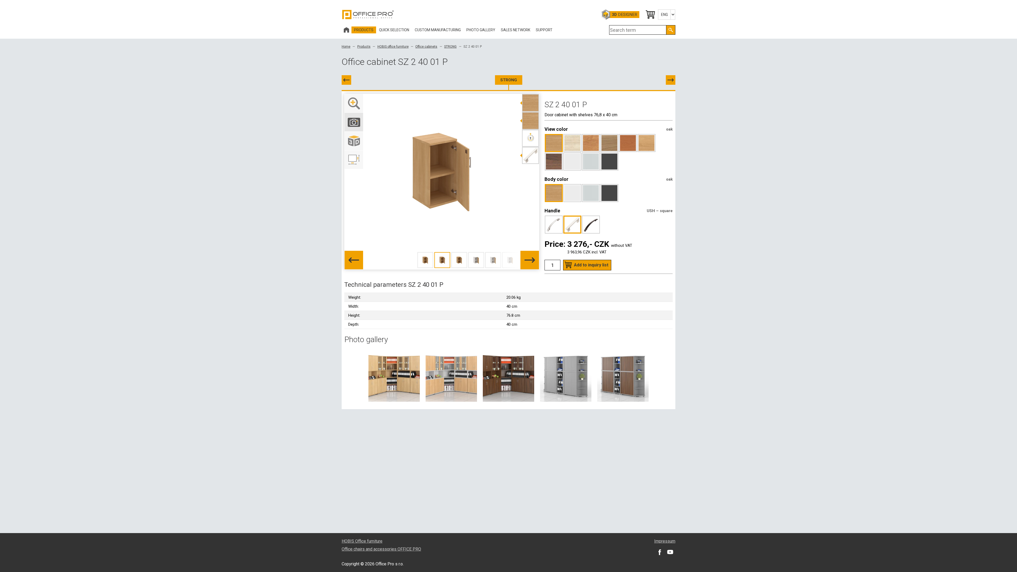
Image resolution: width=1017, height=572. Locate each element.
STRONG (450, 46)
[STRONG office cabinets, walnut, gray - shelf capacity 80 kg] (623, 375)
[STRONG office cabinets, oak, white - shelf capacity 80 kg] (451, 375)
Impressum (664, 541)
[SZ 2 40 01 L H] (346, 80)
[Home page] (346, 29)
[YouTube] (670, 552)
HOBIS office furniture (393, 46)
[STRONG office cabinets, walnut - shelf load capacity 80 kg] (508, 375)
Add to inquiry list (591, 264)
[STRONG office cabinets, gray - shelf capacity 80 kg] (565, 375)
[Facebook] (659, 552)
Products (364, 46)
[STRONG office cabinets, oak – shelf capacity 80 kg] (394, 375)
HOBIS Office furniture (362, 541)
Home (346, 46)
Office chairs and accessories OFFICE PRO (381, 549)
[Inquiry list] (650, 14)
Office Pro (368, 14)
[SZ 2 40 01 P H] (670, 80)
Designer (624, 14)
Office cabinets (426, 46)
